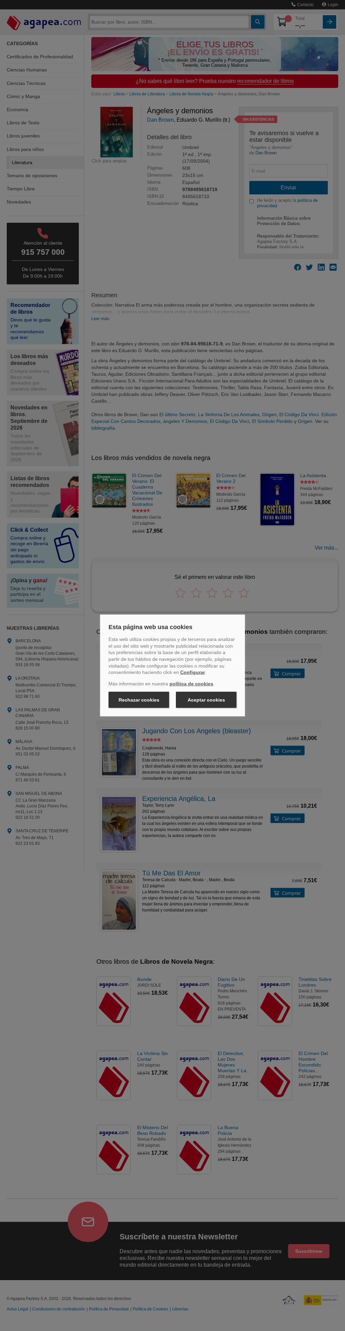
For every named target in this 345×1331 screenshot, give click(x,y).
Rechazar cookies (139, 700)
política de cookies (191, 683)
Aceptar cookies (206, 700)
